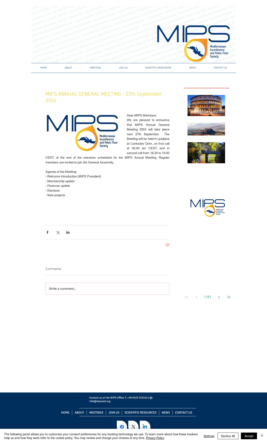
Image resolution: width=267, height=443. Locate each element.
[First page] (186, 297)
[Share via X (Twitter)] (58, 232)
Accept (248, 436)
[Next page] (219, 297)
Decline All (228, 436)
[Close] (261, 436)
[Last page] (229, 297)
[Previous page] (196, 297)
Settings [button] (209, 436)
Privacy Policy (155, 438)
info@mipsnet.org (100, 401)
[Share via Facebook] (47, 232)
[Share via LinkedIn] (68, 232)
